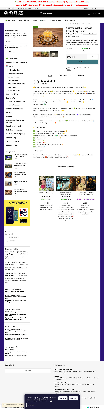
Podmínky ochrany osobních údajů (64, 389)
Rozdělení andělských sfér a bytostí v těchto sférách (15, 335)
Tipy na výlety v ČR (10, 8)
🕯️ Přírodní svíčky (13, 70)
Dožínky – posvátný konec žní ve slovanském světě (14, 292)
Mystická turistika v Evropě (24, 8)
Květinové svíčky (13, 80)
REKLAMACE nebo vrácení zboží (63, 369)
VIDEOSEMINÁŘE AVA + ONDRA (15, 121)
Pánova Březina (9, 349)
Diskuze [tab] (81, 75)
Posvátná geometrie (14, 126)
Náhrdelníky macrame (14, 130)
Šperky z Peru (11, 98)
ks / (28, 371)
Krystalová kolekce (13, 77)
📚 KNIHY (10, 66)
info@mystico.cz (14, 237)
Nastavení (31, 405)
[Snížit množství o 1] (88, 57)
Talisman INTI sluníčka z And (16, 102)
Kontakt (56, 376)
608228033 (12, 241)
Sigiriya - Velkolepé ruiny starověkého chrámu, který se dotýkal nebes (16, 318)
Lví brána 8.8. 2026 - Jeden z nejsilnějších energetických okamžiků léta (15, 297)
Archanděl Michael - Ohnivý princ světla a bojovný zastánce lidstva (16, 339)
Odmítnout (63, 398)
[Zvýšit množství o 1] (96, 57)
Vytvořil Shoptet (94, 407)
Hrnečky (9, 112)
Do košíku (82, 62)
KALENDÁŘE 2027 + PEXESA (16, 62)
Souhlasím (73, 398)
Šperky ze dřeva (12, 94)
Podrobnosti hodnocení (89, 34)
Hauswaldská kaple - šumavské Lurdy (15, 355)
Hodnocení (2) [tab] (65, 75)
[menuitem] (10, 20)
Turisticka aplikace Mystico (62, 383)
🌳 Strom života (12, 58)
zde (51, 401)
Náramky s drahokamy (14, 108)
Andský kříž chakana (14, 105)
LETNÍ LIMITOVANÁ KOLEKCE (16, 84)
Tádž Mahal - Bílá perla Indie (13, 312)
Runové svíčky (12, 87)
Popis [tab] (50, 75)
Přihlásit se (11, 52)
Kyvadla (9, 116)
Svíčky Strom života (14, 91)
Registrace (94, 8)
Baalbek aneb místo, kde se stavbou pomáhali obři (15, 314)
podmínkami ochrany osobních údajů (16, 46)
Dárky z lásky (11, 137)
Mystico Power (75, 36)
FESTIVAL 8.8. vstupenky (15, 134)
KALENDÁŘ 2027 (12, 145)
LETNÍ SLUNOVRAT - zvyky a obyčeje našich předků (15, 301)
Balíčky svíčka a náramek (15, 74)
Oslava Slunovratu (13, 141)
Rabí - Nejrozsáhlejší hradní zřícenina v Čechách (16, 352)
